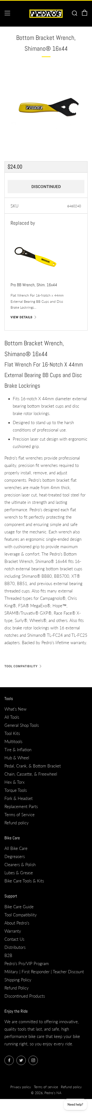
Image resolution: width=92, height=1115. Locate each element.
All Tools (11, 717)
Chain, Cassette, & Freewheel (30, 774)
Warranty (12, 931)
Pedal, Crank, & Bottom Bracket (32, 765)
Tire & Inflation (17, 749)
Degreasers (14, 856)
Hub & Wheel (16, 757)
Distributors (15, 947)
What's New (15, 709)
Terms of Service (19, 814)
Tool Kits (12, 733)
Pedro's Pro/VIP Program (26, 963)
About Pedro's (16, 922)
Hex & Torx (14, 782)
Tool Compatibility (21, 666)
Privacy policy (20, 1087)
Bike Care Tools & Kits (24, 880)
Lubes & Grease (18, 872)
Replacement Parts (21, 806)
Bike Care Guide (19, 906)
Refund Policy (16, 987)
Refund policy (16, 822)
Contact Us (14, 939)
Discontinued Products (24, 996)
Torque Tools (15, 790)
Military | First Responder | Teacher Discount (44, 971)
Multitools (13, 741)
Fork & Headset (18, 798)
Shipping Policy (17, 979)
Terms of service (46, 1087)
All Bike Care (15, 848)
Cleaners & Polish (20, 864)
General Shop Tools (21, 725)
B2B (8, 955)
